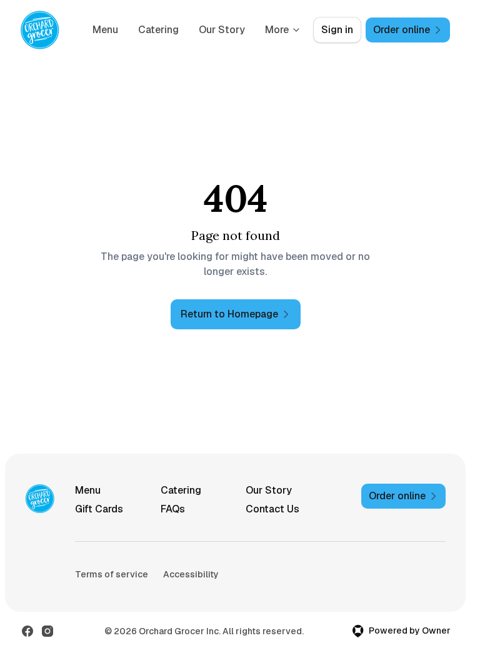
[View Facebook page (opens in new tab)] (27, 631)
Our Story (222, 29)
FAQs (173, 509)
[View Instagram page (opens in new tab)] (47, 631)
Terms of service (111, 574)
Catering (158, 29)
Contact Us (272, 509)
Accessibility (191, 574)
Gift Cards (99, 509)
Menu (105, 29)
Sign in (337, 29)
